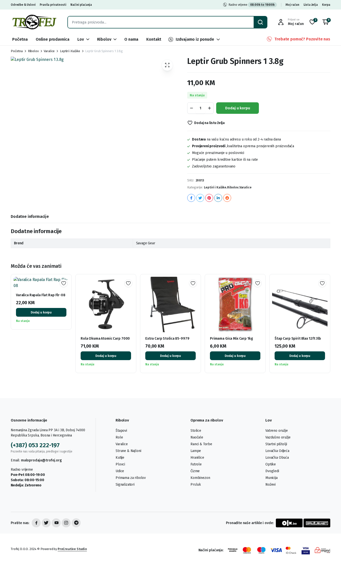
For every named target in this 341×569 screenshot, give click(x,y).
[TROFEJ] (34, 22)
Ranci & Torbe (201, 444)
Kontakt (153, 39)
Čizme (195, 471)
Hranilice (197, 457)
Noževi (270, 484)
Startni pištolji (276, 444)
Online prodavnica (52, 39)
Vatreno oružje (276, 430)
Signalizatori (125, 484)
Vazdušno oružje (278, 437)
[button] (325, 22)
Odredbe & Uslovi (23, 4)
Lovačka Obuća (277, 457)
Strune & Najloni (128, 451)
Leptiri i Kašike (70, 51)
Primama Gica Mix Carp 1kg (231, 338)
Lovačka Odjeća (277, 451)
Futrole (196, 464)
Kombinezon (200, 478)
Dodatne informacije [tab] (30, 216)
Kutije (120, 457)
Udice (120, 471)
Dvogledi (272, 471)
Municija (271, 478)
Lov (80, 39)
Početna (20, 39)
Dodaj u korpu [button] (41, 312)
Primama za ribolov (131, 478)
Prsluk (195, 484)
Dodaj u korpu (237, 108)
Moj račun (292, 4)
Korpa (326, 4)
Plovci (120, 464)
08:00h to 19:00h (262, 4)
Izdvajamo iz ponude (195, 39)
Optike (270, 464)
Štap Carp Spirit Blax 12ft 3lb (298, 338)
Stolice (195, 430)
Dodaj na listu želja (209, 123)
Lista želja (311, 4)
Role (119, 437)
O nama (131, 39)
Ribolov (104, 39)
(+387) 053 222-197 (35, 445)
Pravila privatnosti (53, 4)
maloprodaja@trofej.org (41, 460)
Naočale (196, 437)
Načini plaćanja (81, 4)
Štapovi (121, 430)
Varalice (49, 51)
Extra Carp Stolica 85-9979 (167, 338)
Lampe (195, 451)
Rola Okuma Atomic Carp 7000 (105, 338)
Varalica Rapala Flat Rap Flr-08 (40, 295)
